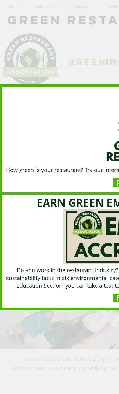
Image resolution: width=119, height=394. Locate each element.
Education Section (39, 285)
